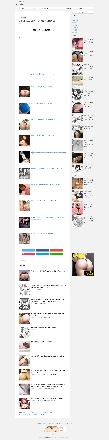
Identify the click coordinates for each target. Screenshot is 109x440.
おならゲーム (69, 8)
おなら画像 (74, 32)
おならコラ (57, 8)
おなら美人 (20, 4)
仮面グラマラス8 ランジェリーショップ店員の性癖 (43, 200)
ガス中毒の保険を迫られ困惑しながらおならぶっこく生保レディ (48, 356)
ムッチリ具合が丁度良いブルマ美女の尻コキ (42, 103)
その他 (80, 8)
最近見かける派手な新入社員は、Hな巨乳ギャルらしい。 (45, 86)
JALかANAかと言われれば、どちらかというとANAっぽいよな (48, 271)
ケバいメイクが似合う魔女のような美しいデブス (43, 135)
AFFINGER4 (67, 437)
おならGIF (74, 22)
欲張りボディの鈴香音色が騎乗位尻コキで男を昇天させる (45, 184)
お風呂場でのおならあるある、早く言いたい (43, 341)
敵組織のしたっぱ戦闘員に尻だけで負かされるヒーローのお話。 (47, 168)
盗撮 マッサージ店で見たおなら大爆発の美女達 (43, 327)
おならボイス (75, 27)
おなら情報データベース (54, 434)
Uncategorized (75, 20)
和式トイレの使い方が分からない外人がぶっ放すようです (37, 412)
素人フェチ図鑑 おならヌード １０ (42, 74)
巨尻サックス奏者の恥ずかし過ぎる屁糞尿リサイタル (44, 119)
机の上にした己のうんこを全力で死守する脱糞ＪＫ (44, 233)
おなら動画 (21, 8)
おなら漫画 (33, 8)
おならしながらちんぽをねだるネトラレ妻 (33, 414)
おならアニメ (45, 8)
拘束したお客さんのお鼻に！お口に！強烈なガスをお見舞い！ (47, 398)
